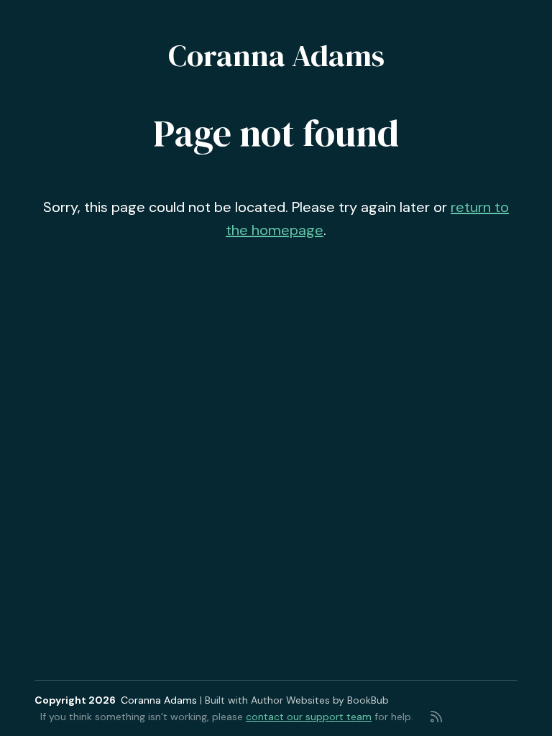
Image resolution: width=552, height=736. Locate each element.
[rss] (436, 716)
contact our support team (309, 716)
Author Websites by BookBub (320, 700)
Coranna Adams (276, 55)
